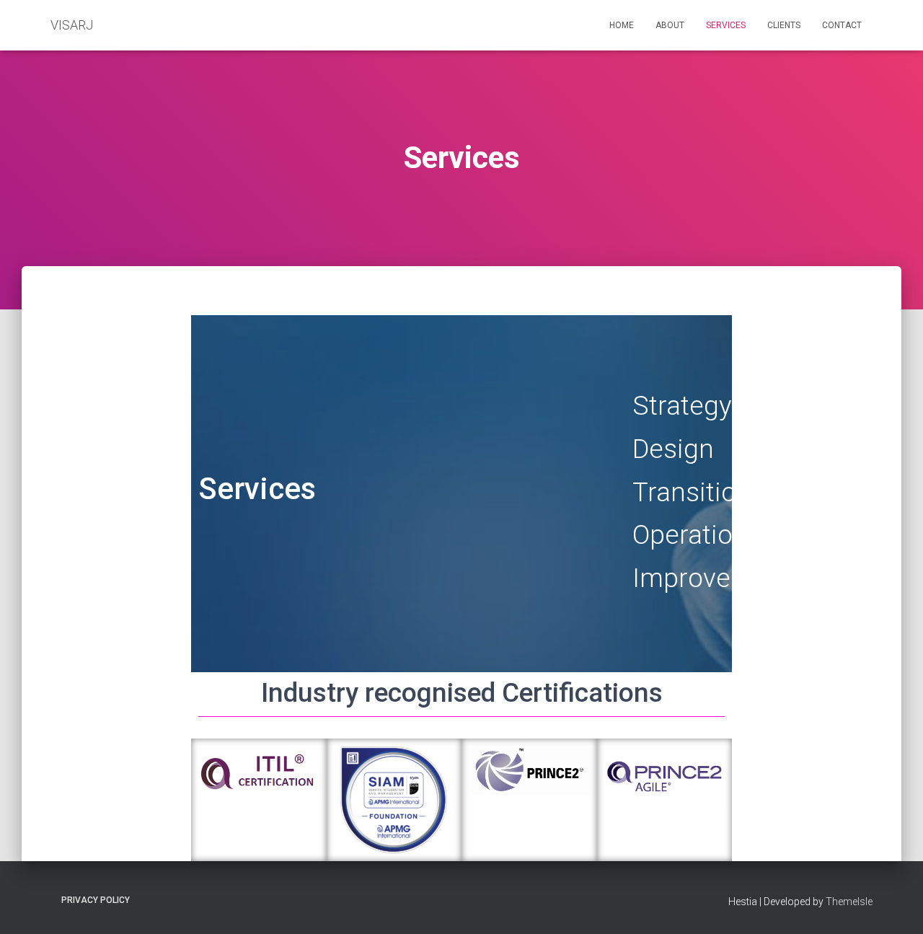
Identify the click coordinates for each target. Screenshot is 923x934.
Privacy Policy (95, 900)
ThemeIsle (849, 901)
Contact (842, 25)
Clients (783, 25)
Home (621, 25)
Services (726, 25)
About (669, 25)
